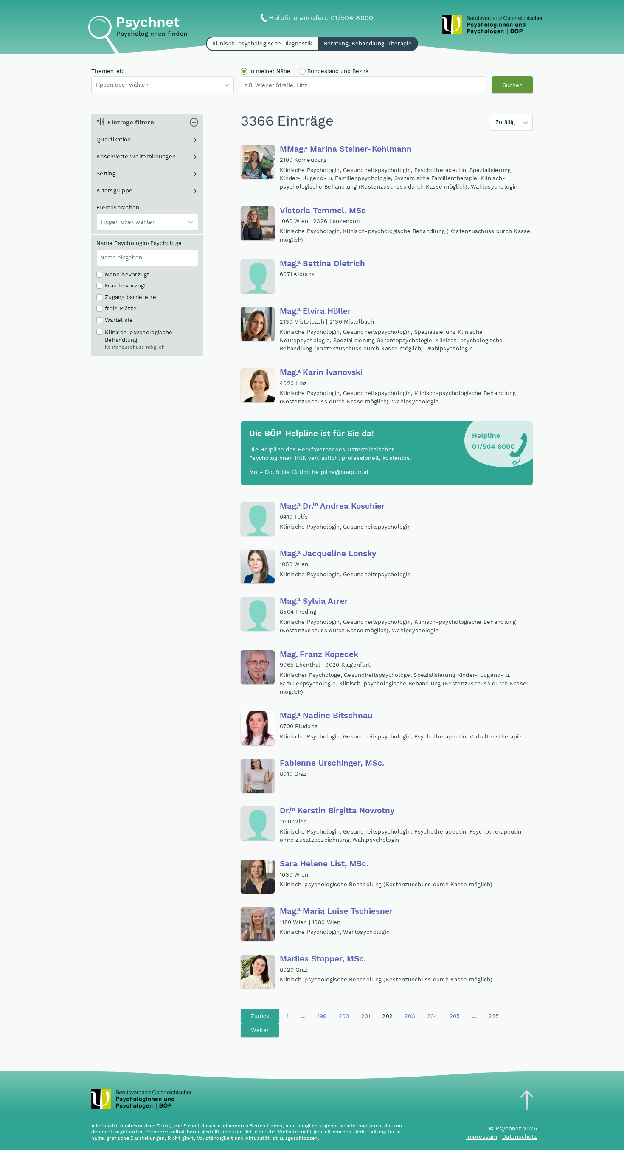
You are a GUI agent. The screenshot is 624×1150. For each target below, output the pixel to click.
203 (410, 1016)
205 (455, 1016)
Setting (105, 173)
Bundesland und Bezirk (337, 71)
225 (494, 1016)
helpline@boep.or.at (340, 472)
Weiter (260, 1030)
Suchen (513, 85)
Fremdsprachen (117, 207)
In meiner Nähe (269, 71)
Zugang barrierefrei (131, 297)
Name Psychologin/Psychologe (139, 243)
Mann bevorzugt (127, 275)
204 (432, 1016)
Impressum (481, 1136)
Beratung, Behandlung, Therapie (368, 43)
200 (344, 1016)
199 (322, 1016)
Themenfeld (108, 71)
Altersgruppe (114, 190)
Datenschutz (519, 1136)
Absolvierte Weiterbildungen (136, 156)
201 (366, 1016)
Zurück (260, 1016)
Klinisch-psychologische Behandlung (138, 339)
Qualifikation (113, 139)
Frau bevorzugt (125, 286)
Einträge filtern (130, 122)
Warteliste (119, 320)
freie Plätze (121, 309)
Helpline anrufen (321, 18)
